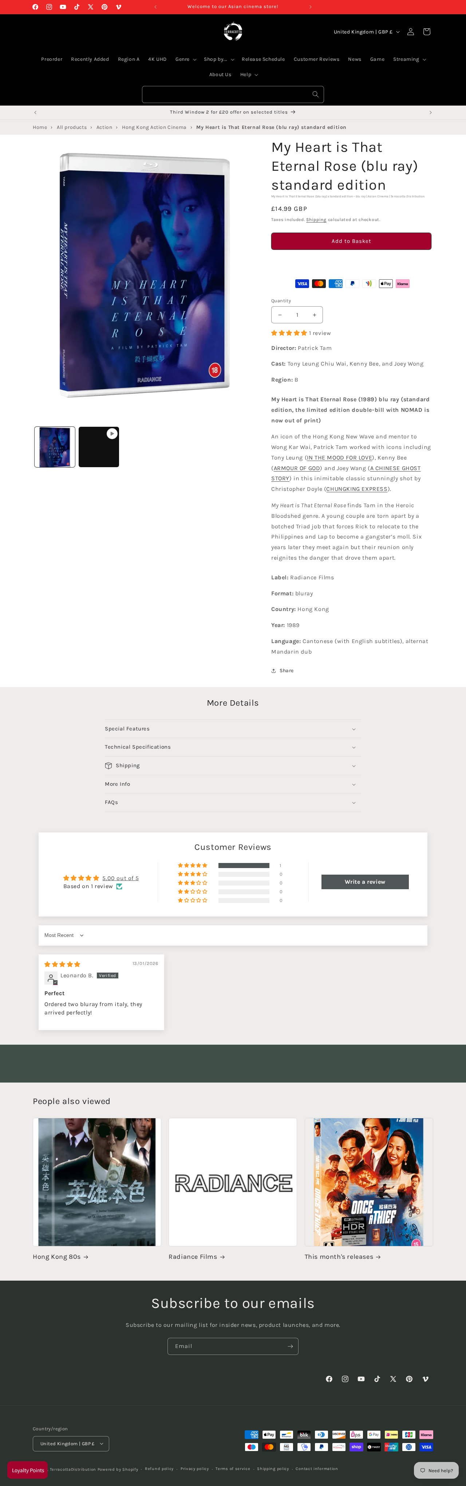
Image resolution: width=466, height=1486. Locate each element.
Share (287, 670)
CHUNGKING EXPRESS (356, 488)
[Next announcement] (311, 7)
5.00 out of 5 (120, 878)
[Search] (316, 94)
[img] (62, 964)
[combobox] (233, 94)
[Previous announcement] (155, 7)
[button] (351, 261)
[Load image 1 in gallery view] (55, 447)
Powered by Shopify (118, 1469)
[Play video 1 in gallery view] (99, 447)
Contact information (317, 1468)
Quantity (281, 300)
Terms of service (233, 1468)
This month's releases (339, 1257)
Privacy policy (195, 1468)
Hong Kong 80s (57, 1257)
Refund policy (159, 1468)
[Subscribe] (290, 1346)
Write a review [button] (365, 882)
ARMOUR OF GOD (297, 468)
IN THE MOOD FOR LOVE (339, 457)
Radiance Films (193, 1257)
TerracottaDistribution (73, 1469)
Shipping (316, 219)
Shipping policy (273, 1468)
